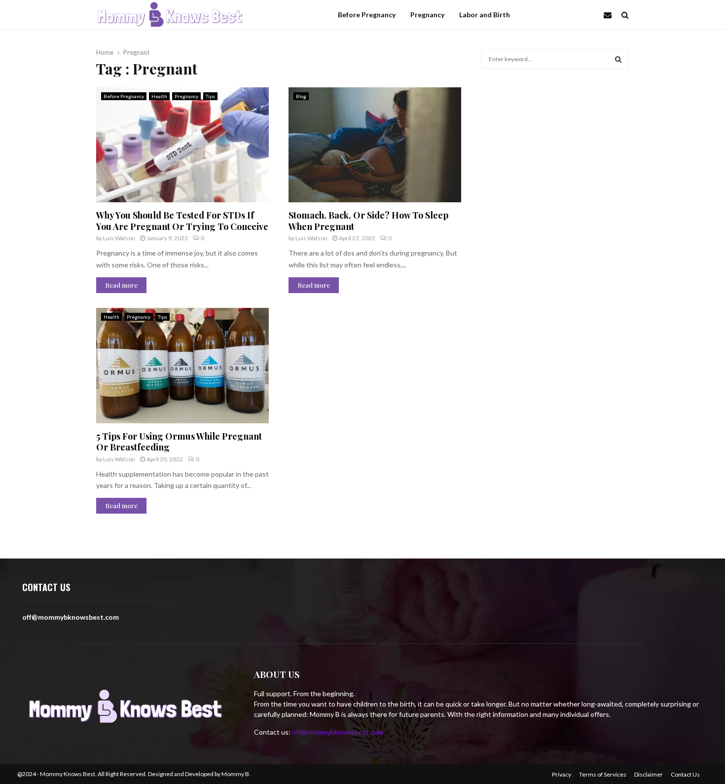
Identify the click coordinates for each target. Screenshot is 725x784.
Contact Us (685, 774)
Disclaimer (648, 774)
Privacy (561, 774)
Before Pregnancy (367, 14)
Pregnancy (427, 14)
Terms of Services (602, 774)
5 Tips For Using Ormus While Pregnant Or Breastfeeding (179, 441)
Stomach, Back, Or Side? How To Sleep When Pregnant (368, 220)
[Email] (610, 15)
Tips (210, 96)
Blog (301, 96)
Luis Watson (119, 238)
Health (159, 96)
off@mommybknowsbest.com (337, 732)
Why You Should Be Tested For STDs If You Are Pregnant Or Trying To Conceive (182, 220)
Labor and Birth (484, 14)
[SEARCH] (618, 59)
